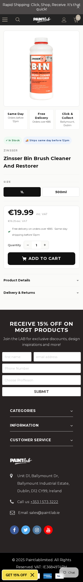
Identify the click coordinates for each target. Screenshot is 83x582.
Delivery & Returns (19, 293)
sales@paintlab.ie (44, 513)
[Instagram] (37, 529)
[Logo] (42, 20)
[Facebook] (14, 529)
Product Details (17, 280)
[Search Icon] (22, 20)
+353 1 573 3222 (44, 502)
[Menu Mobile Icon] (5, 19)
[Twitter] (25, 529)
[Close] (32, 575)
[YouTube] (48, 529)
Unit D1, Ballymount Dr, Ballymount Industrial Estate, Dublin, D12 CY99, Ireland (43, 483)
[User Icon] (64, 20)
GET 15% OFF (16, 575)
